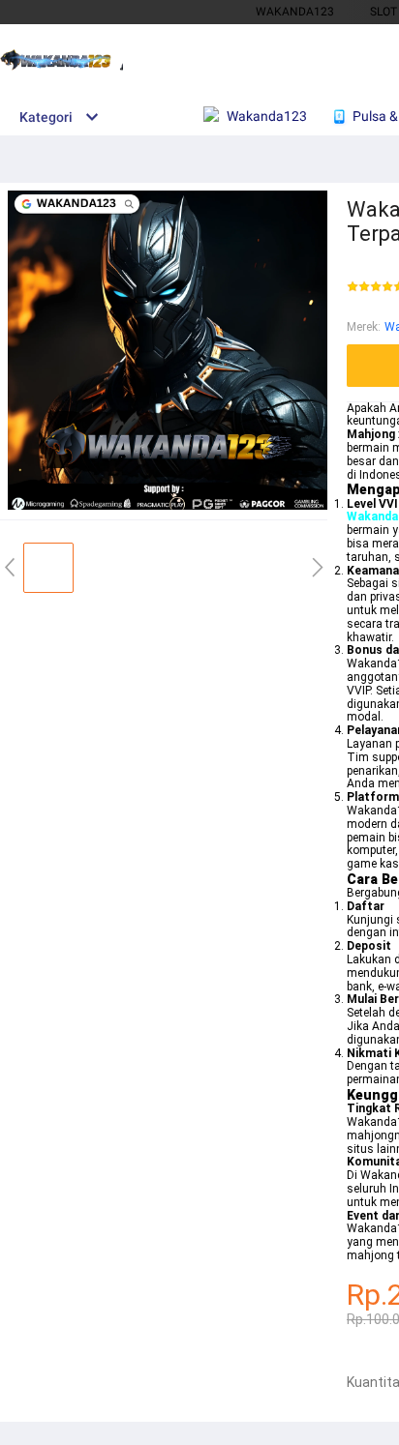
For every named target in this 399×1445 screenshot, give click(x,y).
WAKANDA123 (295, 11)
